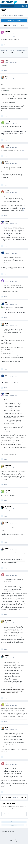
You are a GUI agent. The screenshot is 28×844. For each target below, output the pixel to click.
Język (11, 840)
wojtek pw (8, 465)
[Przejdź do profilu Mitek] (2, 77)
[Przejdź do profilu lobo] (2, 574)
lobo (6, 574)
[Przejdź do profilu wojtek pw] (2, 466)
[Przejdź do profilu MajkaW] (2, 32)
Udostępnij (14, 821)
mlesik (7, 221)
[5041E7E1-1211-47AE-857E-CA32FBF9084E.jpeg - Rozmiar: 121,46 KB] (12, 307)
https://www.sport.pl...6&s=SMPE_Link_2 (10, 382)
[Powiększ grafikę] (14, 37)
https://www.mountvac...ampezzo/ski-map (15, 312)
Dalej (22, 25)
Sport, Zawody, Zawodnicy (16, 15)
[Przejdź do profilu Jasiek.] (2, 146)
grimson (7, 548)
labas (6, 280)
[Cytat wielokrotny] (2, 45)
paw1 (6, 704)
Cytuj (5, 44)
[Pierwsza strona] (2, 25)
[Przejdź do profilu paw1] (2, 704)
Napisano (11, 32)
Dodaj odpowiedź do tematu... (11, 814)
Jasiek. (7, 146)
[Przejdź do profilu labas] (2, 280)
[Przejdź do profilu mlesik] (2, 222)
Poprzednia (7, 25)
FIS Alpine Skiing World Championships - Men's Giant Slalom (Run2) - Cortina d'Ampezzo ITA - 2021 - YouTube (13, 133)
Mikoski (10, 14)
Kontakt (17, 840)
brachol (7, 122)
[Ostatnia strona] (26, 25)
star (6, 252)
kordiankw (8, 506)
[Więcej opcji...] (25, 32)
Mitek (6, 76)
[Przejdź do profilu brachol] (2, 122)
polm (6, 60)
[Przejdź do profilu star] (2, 252)
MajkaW (7, 31)
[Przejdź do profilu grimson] (2, 548)
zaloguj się (21, 806)
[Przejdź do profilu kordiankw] (2, 507)
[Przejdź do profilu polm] (2, 61)
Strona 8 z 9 (15, 25)
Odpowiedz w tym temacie (14, 20)
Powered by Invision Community (14, 841)
